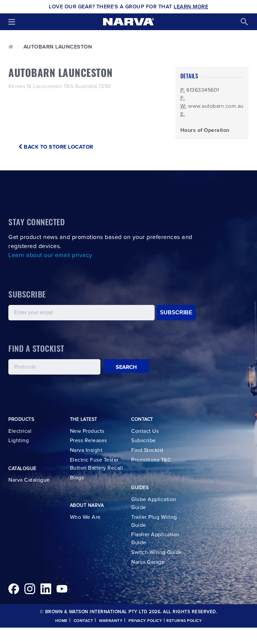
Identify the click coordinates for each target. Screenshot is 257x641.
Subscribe (143, 440)
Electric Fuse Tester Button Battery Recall (96, 464)
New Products (87, 431)
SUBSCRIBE (176, 312)
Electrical (19, 431)
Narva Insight (86, 450)
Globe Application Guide (153, 503)
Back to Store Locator (57, 147)
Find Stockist (147, 450)
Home (61, 621)
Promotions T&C (151, 460)
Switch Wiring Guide (156, 552)
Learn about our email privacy (50, 255)
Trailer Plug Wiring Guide (154, 521)
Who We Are (85, 517)
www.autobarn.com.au (216, 106)
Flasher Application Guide (155, 538)
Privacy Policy (145, 621)
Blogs (77, 477)
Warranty (110, 621)
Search (126, 367)
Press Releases (88, 440)
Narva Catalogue (29, 480)
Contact (83, 621)
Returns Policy (184, 621)
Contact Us (145, 431)
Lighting (18, 440)
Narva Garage (148, 562)
